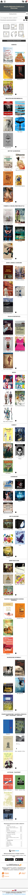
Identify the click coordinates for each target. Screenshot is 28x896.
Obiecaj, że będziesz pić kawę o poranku (12, 837)
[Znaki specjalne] (27, 20)
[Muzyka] (14, 37)
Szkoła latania (8, 835)
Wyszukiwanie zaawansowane (6, 20)
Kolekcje (14, 20)
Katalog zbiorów (13, 13)
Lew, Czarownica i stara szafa (10, 826)
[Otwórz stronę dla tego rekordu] (8, 54)
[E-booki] (21, 29)
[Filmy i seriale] (6, 37)
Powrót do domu (8, 836)
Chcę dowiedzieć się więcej (8, 894)
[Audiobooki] (14, 29)
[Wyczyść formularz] (24, 20)
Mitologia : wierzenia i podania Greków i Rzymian (13, 827)
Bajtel (7, 838)
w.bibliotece (6, 868)
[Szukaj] (26, 18)
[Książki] (6, 29)
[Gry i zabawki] (21, 37)
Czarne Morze (8, 841)
